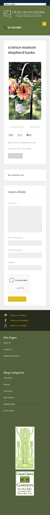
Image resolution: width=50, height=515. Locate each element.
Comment (12, 203)
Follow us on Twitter (18, 315)
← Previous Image (16, 127)
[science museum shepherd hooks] (25, 91)
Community (8, 391)
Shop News (8, 378)
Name (15, 238)
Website (11, 262)
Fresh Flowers (9, 411)
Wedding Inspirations (12, 356)
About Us (7, 343)
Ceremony (15, 156)
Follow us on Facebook (19, 321)
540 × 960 (21, 149)
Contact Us (8, 349)
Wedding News (9, 404)
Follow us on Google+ (18, 326)
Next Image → (36, 127)
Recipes (7, 385)
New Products (9, 398)
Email (15, 250)
